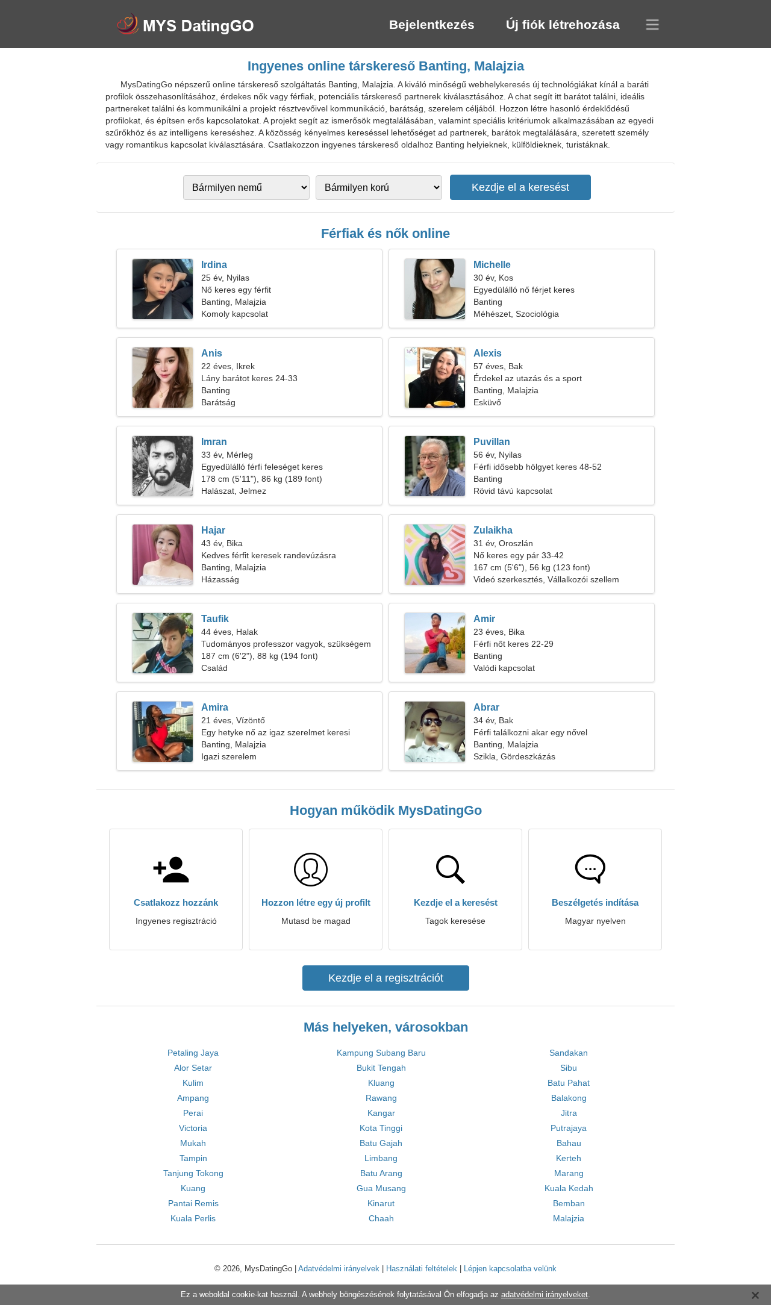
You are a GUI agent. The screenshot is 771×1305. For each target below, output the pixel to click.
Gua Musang (381, 1188)
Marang (569, 1173)
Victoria (193, 1128)
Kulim (193, 1083)
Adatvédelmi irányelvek (338, 1268)
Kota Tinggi (381, 1128)
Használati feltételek (421, 1268)
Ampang (193, 1098)
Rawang (381, 1098)
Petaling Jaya (193, 1052)
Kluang (381, 1083)
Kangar (381, 1113)
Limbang (381, 1158)
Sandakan (568, 1052)
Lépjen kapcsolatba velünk (510, 1268)
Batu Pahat (569, 1083)
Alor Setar (193, 1068)
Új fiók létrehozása (563, 24)
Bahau (569, 1143)
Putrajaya (569, 1128)
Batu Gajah (381, 1143)
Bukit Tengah (381, 1068)
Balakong (569, 1098)
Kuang (193, 1188)
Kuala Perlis (193, 1218)
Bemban (569, 1203)
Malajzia (568, 1218)
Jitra (569, 1113)
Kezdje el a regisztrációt (385, 978)
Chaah (381, 1218)
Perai (193, 1113)
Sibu (568, 1068)
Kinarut (381, 1203)
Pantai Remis (193, 1203)
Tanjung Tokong (193, 1173)
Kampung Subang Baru (381, 1052)
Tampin (193, 1158)
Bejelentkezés (432, 24)
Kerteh (568, 1158)
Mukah (193, 1143)
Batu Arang (381, 1173)
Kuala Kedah (569, 1188)
